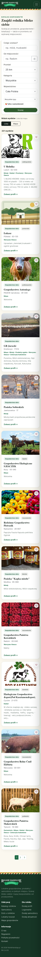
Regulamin (5, 934)
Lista (6, 124)
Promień (7, 64)
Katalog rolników (8, 906)
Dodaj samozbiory (30, 913)
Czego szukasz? (11, 43)
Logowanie (26, 910)
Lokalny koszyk (8, 917)
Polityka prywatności (10, 937)
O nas (3, 930)
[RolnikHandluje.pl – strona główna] (10, 4)
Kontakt (4, 941)
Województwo (10, 86)
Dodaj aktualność (29, 917)
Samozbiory (6, 910)
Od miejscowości (11, 54)
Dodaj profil (27, 906)
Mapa (15, 124)
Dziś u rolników (8, 913)
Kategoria (8, 75)
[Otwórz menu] (36, 4)
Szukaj (20, 110)
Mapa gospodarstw (9, 920)
